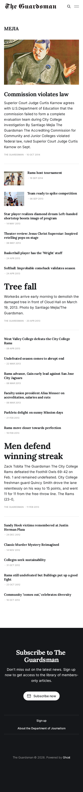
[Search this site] (69, 6)
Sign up (41, 720)
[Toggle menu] (77, 6)
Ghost (67, 757)
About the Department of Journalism (41, 728)
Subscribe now (44, 696)
